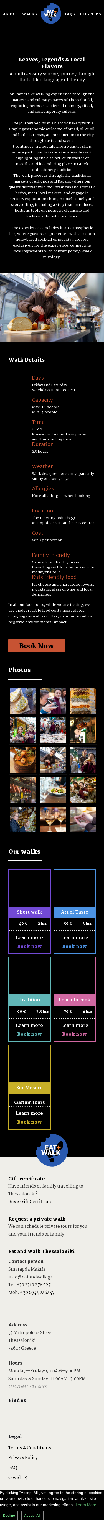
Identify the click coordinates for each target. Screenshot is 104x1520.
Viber (14, 1305)
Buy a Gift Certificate (30, 1201)
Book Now (36, 646)
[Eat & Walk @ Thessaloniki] (50, 22)
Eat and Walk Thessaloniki (41, 1251)
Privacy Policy (23, 1457)
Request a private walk (36, 1219)
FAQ (12, 1467)
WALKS (29, 14)
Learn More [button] (86, 1505)
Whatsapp (29, 1305)
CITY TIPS (90, 14)
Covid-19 (17, 1477)
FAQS (70, 14)
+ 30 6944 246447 (37, 1292)
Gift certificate (26, 1179)
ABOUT (10, 14)
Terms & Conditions (29, 1448)
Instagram (44, 1413)
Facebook (29, 1413)
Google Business (59, 1413)
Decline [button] (9, 1516)
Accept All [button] (32, 1516)
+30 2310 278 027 (34, 1284)
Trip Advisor (14, 1413)
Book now (29, 946)
